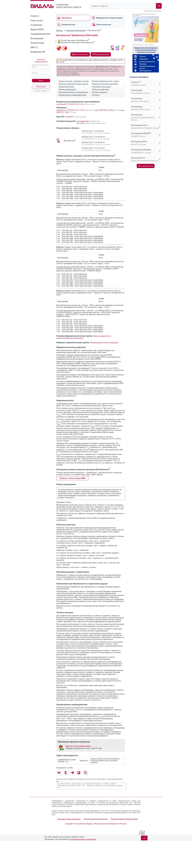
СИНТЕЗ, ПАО (62, 112)
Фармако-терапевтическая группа (73, 84)
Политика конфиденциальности (96, 819)
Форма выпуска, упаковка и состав (74, 81)
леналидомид (83, 121)
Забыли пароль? (41, 91)
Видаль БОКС (37, 29)
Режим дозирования (67, 89)
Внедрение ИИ (37, 52)
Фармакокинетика (66, 87)
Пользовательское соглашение (69, 819)
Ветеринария (36, 38)
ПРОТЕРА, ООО (106, 110)
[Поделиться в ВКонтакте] (59, 772)
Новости (34, 16)
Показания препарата (101, 87)
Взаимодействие (102, 54)
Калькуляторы (37, 43)
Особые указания (99, 92)
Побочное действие (100, 89)
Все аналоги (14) (145, 166)
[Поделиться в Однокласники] (65, 772)
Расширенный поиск (153, 11)
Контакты (96, 95)
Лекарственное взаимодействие (72, 95)
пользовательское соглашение (82, 839)
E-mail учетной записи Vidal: (40, 66)
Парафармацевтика (40, 34)
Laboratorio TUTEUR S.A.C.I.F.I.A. (70, 104)
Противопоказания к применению (73, 92)
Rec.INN (80, 123)
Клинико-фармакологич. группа (105, 81)
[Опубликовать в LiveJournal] (78, 772)
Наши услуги (36, 20)
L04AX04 (70, 117)
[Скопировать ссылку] (85, 772)
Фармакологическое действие (105, 84)
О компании (36, 25)
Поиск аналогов (81, 54)
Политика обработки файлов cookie (124, 819)
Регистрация (41, 87)
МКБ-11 (34, 47)
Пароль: (35, 73)
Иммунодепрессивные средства (104, 342)
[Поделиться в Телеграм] (72, 772)
